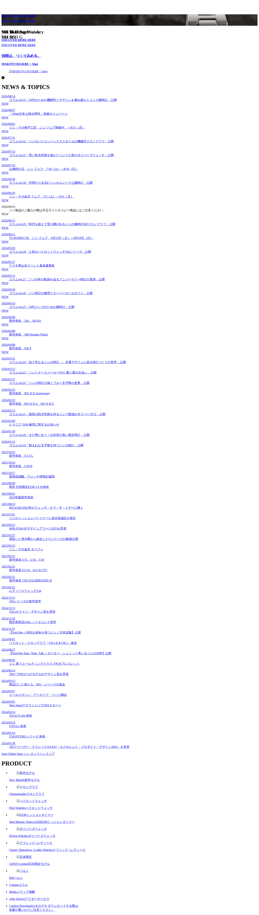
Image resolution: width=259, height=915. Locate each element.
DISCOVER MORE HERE (19, 20)
